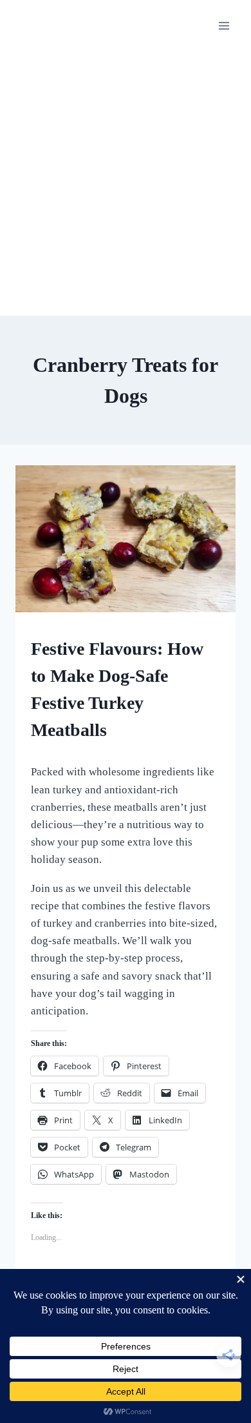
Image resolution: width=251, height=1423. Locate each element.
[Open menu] (224, 25)
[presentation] (125, 538)
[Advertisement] (125, 183)
